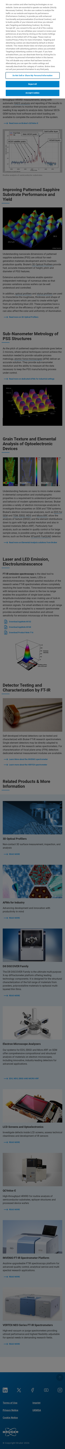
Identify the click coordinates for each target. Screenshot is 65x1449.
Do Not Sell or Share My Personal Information (33, 75)
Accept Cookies (33, 93)
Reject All (32, 84)
